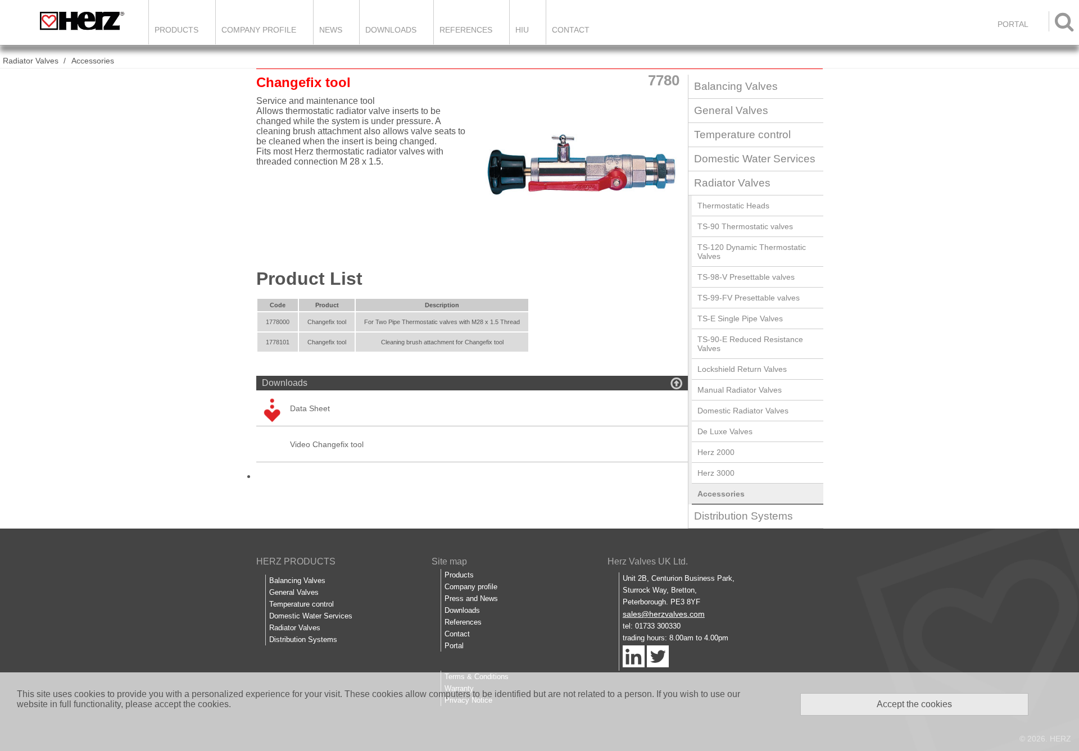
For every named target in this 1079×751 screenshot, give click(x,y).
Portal (454, 645)
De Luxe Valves (724, 431)
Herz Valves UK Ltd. (647, 561)
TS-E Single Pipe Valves (740, 318)
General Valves (731, 110)
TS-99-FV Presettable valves (748, 297)
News (330, 29)
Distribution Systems (743, 516)
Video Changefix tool (327, 444)
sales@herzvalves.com (664, 613)
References (465, 29)
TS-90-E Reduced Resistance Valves (750, 344)
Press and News (471, 598)
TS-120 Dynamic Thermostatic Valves (751, 252)
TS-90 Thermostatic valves (745, 226)
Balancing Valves (736, 86)
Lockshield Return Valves (742, 369)
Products (176, 29)
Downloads (390, 29)
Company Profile (258, 29)
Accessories (92, 60)
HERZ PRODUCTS (296, 561)
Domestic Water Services (754, 159)
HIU (522, 29)
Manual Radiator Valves (739, 389)
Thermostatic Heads (733, 205)
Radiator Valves (30, 60)
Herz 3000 (716, 472)
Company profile (471, 586)
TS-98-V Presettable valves (746, 276)
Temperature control (742, 134)
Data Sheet (310, 408)
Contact (571, 29)
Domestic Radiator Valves (742, 410)
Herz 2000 (716, 452)
